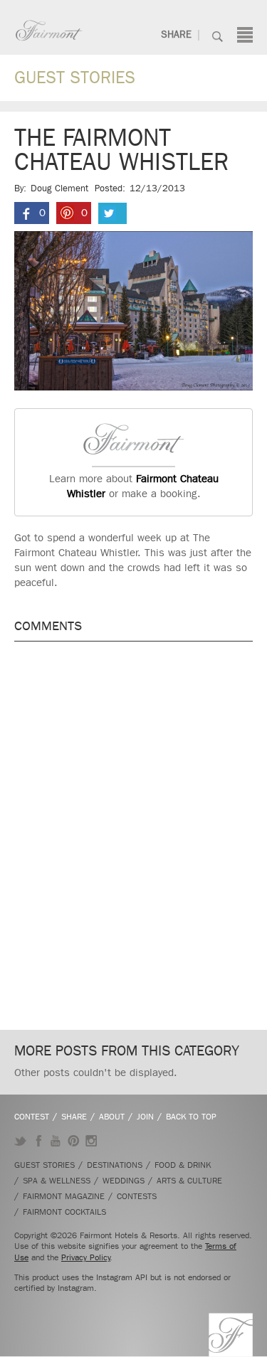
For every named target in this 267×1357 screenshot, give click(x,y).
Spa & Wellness (56, 1181)
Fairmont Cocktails (64, 1212)
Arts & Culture (189, 1181)
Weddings (124, 1181)
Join (145, 1117)
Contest (31, 1117)
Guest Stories (74, 77)
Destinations (114, 1165)
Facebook (38, 1140)
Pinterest (74, 1140)
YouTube (56, 1140)
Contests (137, 1196)
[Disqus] (133, 833)
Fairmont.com (49, 30)
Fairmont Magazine (64, 1196)
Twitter (20, 1140)
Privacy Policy (85, 1257)
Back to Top (191, 1117)
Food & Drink (183, 1165)
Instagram (91, 1140)
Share (176, 34)
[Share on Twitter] (112, 213)
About (112, 1117)
